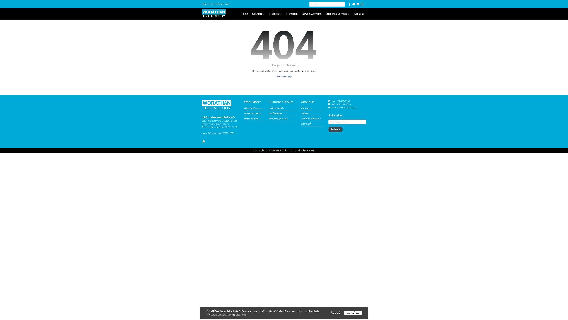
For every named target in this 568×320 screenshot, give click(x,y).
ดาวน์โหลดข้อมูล (275, 113)
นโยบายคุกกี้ (241, 314)
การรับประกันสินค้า (276, 108)
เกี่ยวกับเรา (305, 108)
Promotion (292, 14)
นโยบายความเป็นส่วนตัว (220, 314)
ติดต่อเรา (305, 113)
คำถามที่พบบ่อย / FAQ (278, 118)
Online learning (251, 118)
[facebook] (349, 4)
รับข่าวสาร (335, 129)
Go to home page (284, 76)
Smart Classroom (252, 113)
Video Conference (252, 108)
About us (359, 14)
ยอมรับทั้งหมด (353, 313)
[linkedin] (362, 4)
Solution (257, 14)
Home (244, 14)
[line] (358, 4)
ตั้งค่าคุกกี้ (335, 313)
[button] (327, 4)
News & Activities (311, 14)
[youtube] (354, 4)
